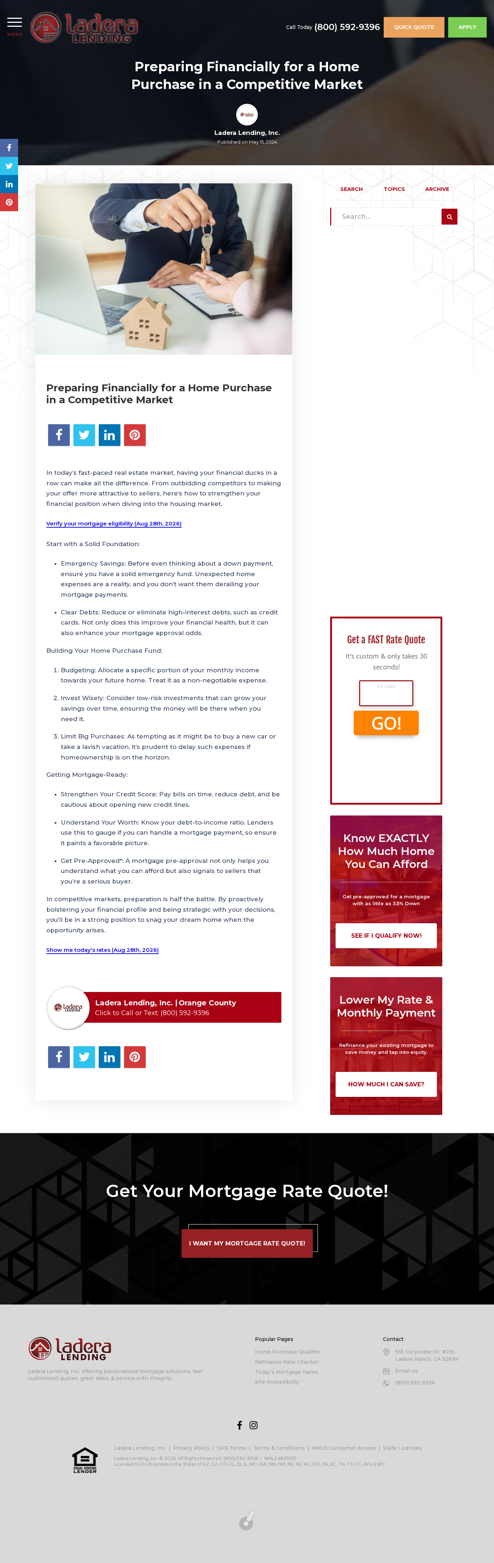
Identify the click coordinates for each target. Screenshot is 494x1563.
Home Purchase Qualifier (288, 1352)
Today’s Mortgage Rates (286, 1372)
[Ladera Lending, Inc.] (84, 27)
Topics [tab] (394, 189)
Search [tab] (351, 189)
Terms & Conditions (279, 1448)
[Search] (449, 217)
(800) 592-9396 (347, 27)
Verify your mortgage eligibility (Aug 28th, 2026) (114, 523)
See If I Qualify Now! (386, 935)
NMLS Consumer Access (344, 1448)
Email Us (406, 1371)
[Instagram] (253, 1425)
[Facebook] (239, 1425)
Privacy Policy (191, 1448)
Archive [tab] (437, 189)
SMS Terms (231, 1448)
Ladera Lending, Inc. (140, 1448)
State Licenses (402, 1448)
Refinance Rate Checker (287, 1362)
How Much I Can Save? (386, 1084)
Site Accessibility (277, 1382)
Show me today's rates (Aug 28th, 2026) (102, 949)
